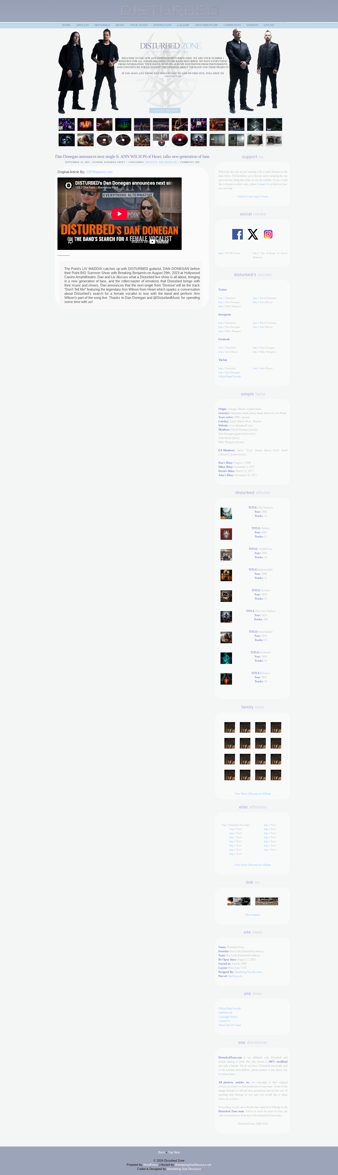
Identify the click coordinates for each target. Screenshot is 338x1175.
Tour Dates (139, 25)
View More (241, 793)
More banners (253, 914)
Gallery (183, 25)
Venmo (264, 196)
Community (232, 25)
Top (170, 1152)
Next (177, 1152)
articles (82, 25)
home (66, 25)
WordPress (150, 1164)
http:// (221, 253)
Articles (151, 162)
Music (120, 25)
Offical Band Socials (229, 376)
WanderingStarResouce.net (193, 1164)
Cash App (252, 196)
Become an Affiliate (260, 793)
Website (252, 25)
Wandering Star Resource (248, 972)
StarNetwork (235, 976)
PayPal (241, 196)
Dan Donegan (168, 162)
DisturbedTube (206, 25)
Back (161, 1152)
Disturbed (102, 25)
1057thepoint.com (99, 172)
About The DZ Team (229, 1025)
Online (269, 25)
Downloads (162, 25)
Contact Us (263, 184)
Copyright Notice (227, 1016)
